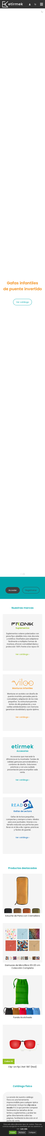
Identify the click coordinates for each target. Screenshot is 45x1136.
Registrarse (30, 590)
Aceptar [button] (12, 1132)
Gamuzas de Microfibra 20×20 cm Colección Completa (22, 967)
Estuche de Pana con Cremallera (22, 915)
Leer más (23, 1129)
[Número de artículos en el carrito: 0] (35, 4)
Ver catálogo (22, 302)
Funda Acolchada (22, 1017)
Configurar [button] (32, 1132)
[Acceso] (30, 4)
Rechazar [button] (22, 1132)
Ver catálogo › (22, 654)
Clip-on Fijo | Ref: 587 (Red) (22, 1066)
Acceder (13, 590)
